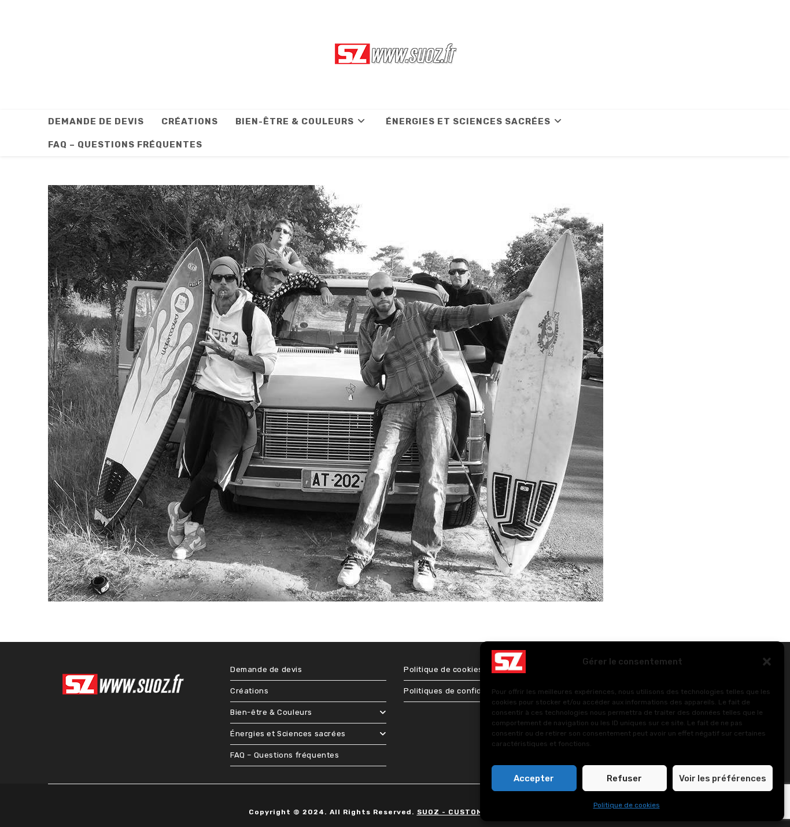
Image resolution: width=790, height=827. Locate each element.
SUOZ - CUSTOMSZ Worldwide (478, 812)
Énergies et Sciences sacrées (288, 733)
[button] (767, 661)
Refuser (624, 778)
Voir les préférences (722, 778)
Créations (249, 690)
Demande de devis (266, 669)
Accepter (534, 778)
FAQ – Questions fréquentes (284, 755)
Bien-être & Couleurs (271, 712)
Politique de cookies (626, 805)
